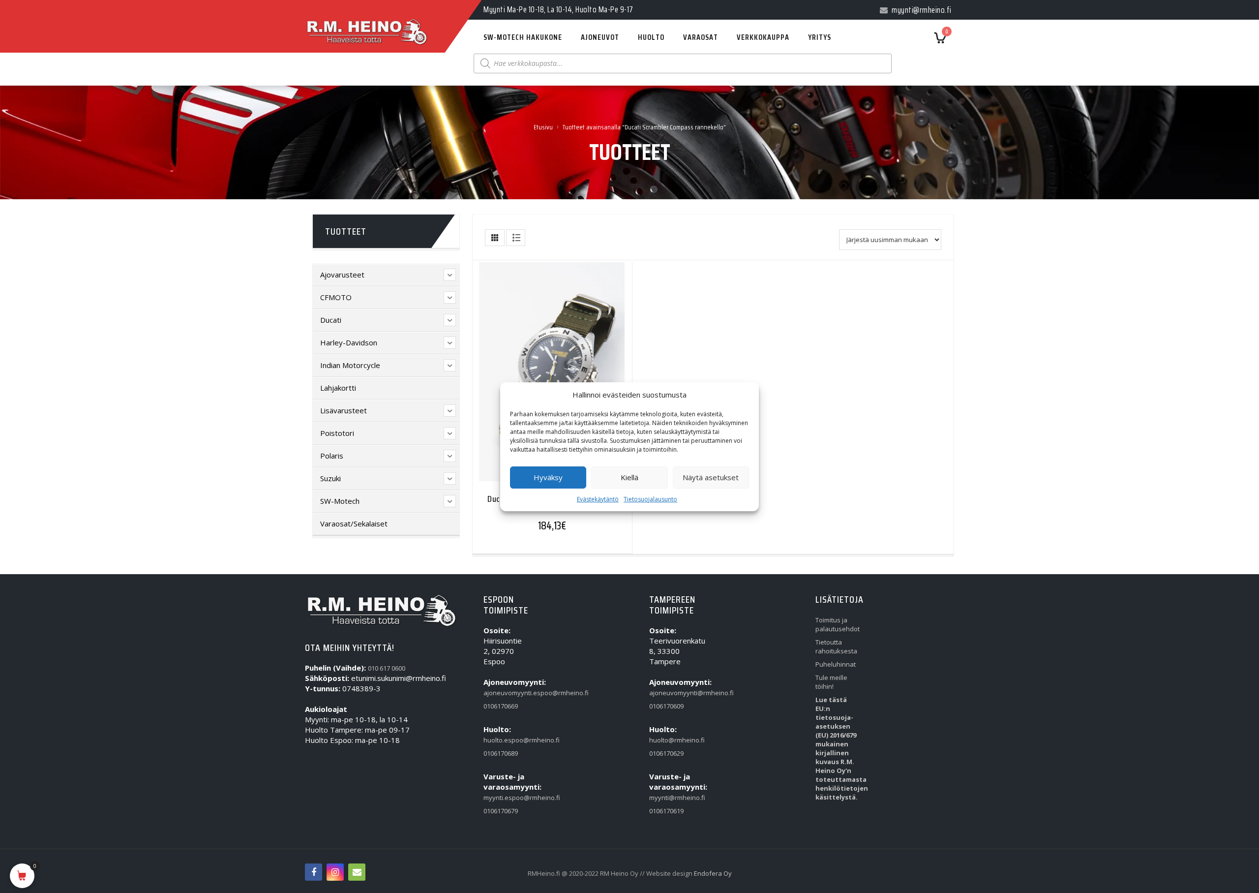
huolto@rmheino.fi (671, 740)
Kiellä (629, 477)
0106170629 (666, 753)
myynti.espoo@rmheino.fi (506, 797)
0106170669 (500, 706)
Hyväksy (548, 477)
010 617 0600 (386, 668)
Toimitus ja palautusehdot (837, 624)
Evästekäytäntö (598, 499)
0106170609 (666, 706)
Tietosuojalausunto (650, 499)
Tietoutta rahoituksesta (836, 646)
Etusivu (543, 127)
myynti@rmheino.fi (671, 797)
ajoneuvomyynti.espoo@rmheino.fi (506, 692)
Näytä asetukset (711, 477)
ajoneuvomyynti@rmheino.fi (671, 692)
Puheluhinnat (835, 664)
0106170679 (500, 810)
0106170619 (666, 810)
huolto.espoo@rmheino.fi (506, 740)
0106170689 (500, 753)
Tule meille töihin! (831, 682)
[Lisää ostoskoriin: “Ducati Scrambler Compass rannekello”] (532, 370)
